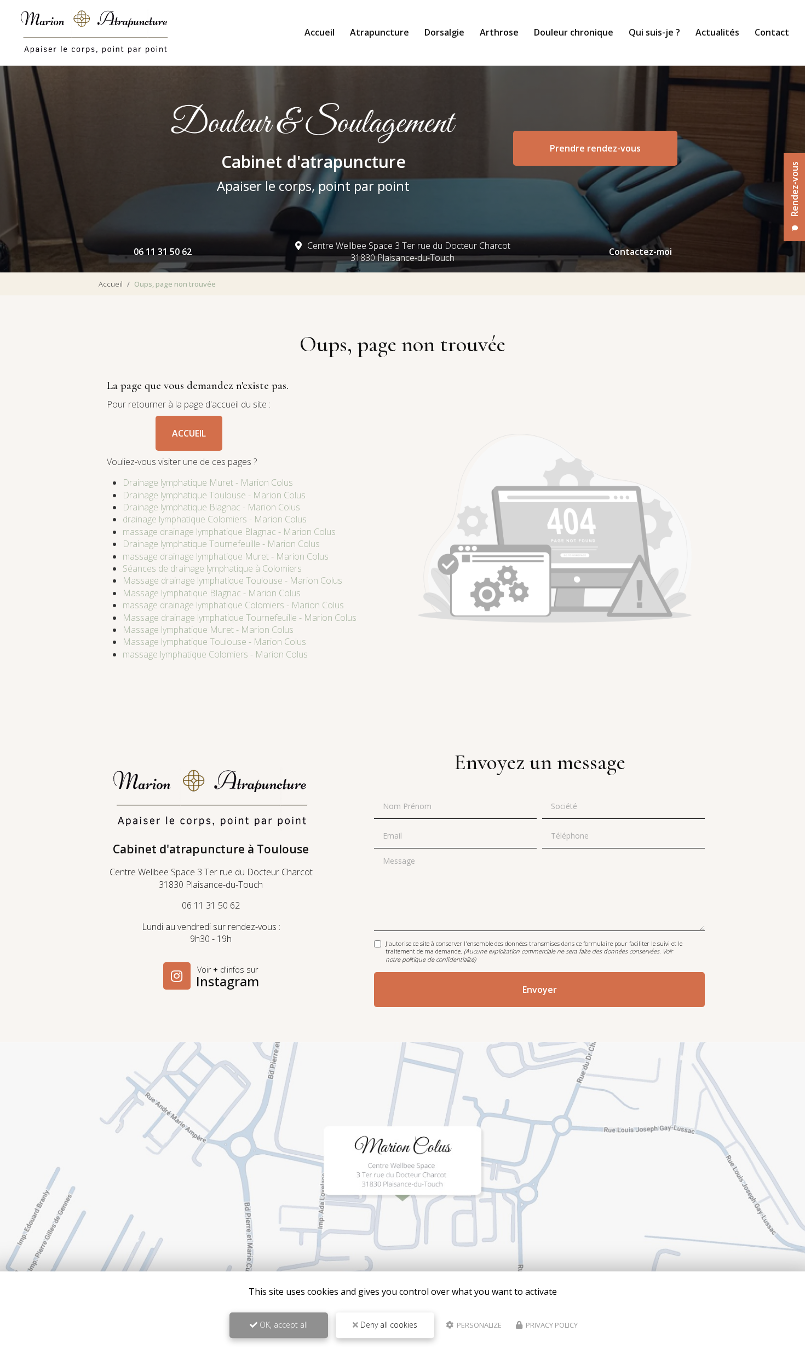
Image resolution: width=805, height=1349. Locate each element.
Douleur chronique (573, 32)
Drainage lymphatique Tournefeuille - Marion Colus (221, 544)
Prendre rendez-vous (595, 148)
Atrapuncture (379, 32)
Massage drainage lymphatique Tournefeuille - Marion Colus (240, 618)
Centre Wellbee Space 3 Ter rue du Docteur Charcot (408, 252)
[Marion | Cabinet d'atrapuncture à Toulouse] (94, 33)
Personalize (478, 1325)
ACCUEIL (189, 433)
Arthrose (499, 32)
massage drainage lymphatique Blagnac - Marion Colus (229, 532)
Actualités (717, 32)
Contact (772, 32)
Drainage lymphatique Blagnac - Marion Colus (211, 507)
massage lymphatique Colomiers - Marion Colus (215, 654)
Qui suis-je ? (654, 32)
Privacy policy (551, 1325)
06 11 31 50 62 (163, 252)
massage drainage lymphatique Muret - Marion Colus (226, 556)
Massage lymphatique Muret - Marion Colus (208, 630)
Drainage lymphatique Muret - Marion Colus (208, 482)
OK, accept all (282, 1324)
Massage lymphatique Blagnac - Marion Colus (212, 593)
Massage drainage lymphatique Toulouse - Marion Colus (232, 580)
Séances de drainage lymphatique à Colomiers (212, 568)
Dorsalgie (444, 32)
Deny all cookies (387, 1324)
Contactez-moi (640, 252)
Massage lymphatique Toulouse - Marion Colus (214, 642)
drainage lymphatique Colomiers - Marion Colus (215, 519)
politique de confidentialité (438, 959)
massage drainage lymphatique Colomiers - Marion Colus (233, 605)
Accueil (319, 32)
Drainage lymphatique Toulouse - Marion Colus (214, 495)
